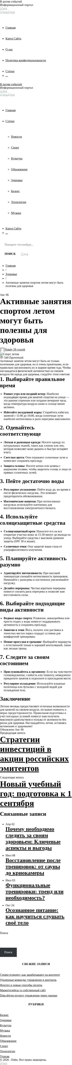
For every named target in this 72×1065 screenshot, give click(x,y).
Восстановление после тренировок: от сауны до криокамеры (33, 866)
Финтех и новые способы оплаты (21, 985)
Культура (5, 1025)
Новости (5, 1035)
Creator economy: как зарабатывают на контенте (30, 974)
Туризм (4, 1056)
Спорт (4, 1046)
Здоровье (11, 274)
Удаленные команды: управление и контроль (28, 979)
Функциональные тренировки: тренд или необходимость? (35, 891)
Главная (11, 265)
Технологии (7, 1051)
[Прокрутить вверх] (3, 1063)
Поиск (4, 933)
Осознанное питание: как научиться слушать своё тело (35, 916)
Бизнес (4, 1015)
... (7, 75)
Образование (8, 1040)
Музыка (5, 1030)
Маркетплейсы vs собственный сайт (23, 990)
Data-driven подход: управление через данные (28, 995)
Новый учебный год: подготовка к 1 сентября (36, 793)
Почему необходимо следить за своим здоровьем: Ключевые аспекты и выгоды (33, 838)
